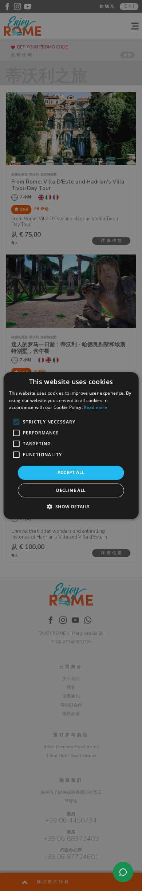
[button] (71, 506)
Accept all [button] (71, 472)
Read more (95, 407)
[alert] (71, 445)
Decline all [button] (71, 490)
